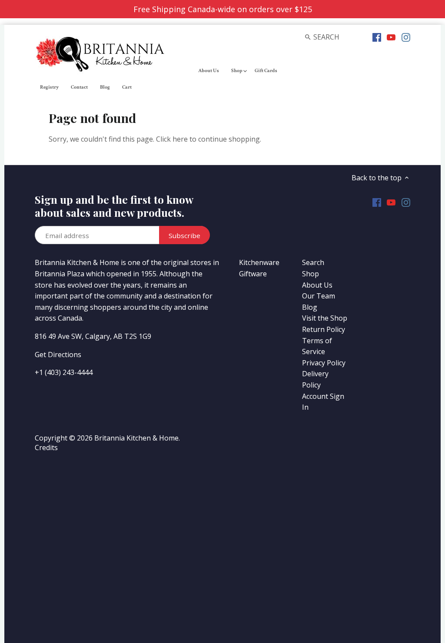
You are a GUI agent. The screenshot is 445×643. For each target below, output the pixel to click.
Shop (310, 273)
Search (313, 262)
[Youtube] (391, 36)
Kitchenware (259, 262)
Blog (309, 307)
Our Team (318, 296)
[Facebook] (376, 36)
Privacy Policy (323, 363)
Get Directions (58, 354)
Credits (46, 447)
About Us (317, 285)
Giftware (253, 273)
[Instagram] (406, 36)
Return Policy (323, 329)
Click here (172, 139)
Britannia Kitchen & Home (136, 438)
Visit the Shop (324, 318)
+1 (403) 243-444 (62, 372)
